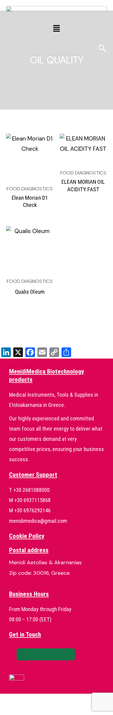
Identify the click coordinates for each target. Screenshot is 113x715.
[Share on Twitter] (45, 654)
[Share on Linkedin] (62, 654)
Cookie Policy (26, 536)
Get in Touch (25, 634)
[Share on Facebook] (29, 654)
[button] (56, 28)
